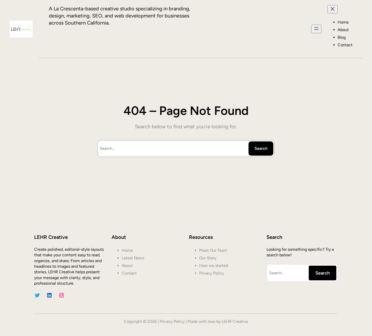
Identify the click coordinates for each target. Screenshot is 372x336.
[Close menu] (332, 9)
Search (261, 148)
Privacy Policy (172, 321)
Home (343, 22)
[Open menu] (316, 29)
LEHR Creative (235, 321)
